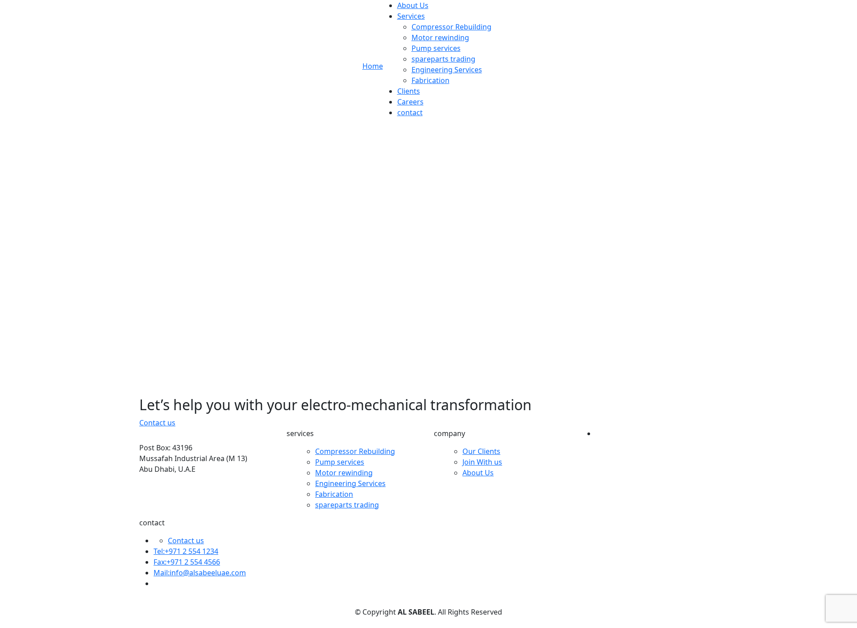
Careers (410, 102)
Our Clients (481, 451)
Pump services (436, 48)
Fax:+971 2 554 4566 (187, 562)
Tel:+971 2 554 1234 (186, 551)
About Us (412, 5)
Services (411, 16)
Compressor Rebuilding (451, 27)
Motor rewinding (440, 37)
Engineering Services (447, 70)
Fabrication (430, 80)
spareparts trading (443, 59)
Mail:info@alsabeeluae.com (200, 573)
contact (410, 112)
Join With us (482, 462)
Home (372, 66)
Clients (408, 91)
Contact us (186, 540)
